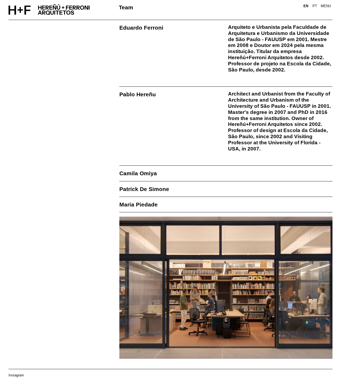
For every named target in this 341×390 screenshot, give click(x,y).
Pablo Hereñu (137, 94)
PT (314, 6)
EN (305, 6)
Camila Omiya (138, 173)
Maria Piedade (138, 204)
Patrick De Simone (144, 189)
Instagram (16, 375)
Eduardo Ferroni (141, 28)
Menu (326, 6)
